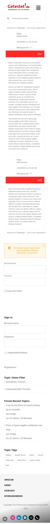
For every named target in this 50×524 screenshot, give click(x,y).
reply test (10, 460)
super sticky (35, 460)
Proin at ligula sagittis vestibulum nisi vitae (24, 427)
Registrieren (10, 367)
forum (40, 455)
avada (8, 455)
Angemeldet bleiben (14, 291)
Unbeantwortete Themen (18, 389)
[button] (5, 519)
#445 (40, 180)
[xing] (25, 517)
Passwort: (8, 276)
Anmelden (17, 300)
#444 (40, 54)
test (7, 465)
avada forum (20, 455)
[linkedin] (19, 517)
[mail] (31, 517)
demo (31, 455)
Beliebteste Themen (16, 382)
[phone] (37, 517)
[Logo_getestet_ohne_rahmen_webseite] (18, 3)
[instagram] (12, 517)
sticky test (21, 460)
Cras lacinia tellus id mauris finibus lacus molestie (23, 407)
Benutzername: (10, 263)
